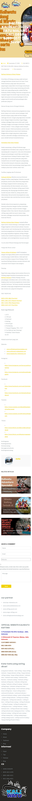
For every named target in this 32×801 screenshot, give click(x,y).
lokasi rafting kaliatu (19, 691)
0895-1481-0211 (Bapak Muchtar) (11, 300)
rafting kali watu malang (19, 713)
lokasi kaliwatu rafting (22, 688)
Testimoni (6, 740)
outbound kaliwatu (20, 693)
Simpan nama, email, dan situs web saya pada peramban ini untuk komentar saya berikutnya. (15, 568)
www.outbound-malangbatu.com (16, 351)
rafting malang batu (7, 715)
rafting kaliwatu (17, 706)
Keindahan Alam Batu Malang (10, 142)
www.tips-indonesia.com (10, 602)
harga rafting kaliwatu (17, 675)
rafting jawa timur (6, 706)
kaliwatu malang (12, 679)
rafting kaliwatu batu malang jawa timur (12, 711)
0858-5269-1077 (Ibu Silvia (9, 305)
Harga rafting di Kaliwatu (8, 252)
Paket (4, 751)
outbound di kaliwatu (7, 693)
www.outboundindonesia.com (11, 605)
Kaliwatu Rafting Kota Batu (21, 66)
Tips (4, 754)
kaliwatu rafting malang (8, 688)
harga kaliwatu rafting (14, 673)
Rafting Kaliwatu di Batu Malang (10, 74)
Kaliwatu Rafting (6, 177)
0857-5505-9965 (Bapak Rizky (10, 303)
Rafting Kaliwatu (6, 277)
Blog (4, 743)
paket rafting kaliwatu (8, 697)
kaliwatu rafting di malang (14, 684)
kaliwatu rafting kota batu (17, 686)
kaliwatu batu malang (11, 677)
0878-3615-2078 (8, 772)
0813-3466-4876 (8, 778)
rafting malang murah (7, 717)
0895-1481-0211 (8, 775)
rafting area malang (22, 697)
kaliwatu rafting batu (7, 682)
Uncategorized (5, 69)
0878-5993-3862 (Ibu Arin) (9, 298)
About (5, 737)
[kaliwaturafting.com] (5, 5)
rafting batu (4, 699)
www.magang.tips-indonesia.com (16, 353)
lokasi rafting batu (6, 691)
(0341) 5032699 (8, 769)
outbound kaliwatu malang (9, 695)
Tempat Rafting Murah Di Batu (10, 720)
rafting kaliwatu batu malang (18, 708)
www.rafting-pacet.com (10, 609)
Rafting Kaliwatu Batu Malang (10, 222)
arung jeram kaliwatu (7, 670)
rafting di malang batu (20, 704)
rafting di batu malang (11, 702)
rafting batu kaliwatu (15, 699)
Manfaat (5, 758)
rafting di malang (7, 704)
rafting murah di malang (22, 717)
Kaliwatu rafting (23, 679)
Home (5, 734)
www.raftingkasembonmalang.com (17, 349)
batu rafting (18, 670)
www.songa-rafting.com (10, 612)
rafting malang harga (20, 715)
